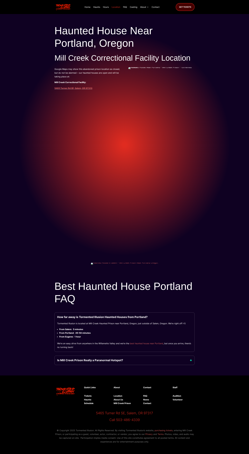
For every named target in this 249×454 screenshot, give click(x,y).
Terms (161, 434)
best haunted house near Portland (146, 343)
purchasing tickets (164, 430)
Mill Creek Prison (122, 403)
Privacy (149, 434)
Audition (177, 396)
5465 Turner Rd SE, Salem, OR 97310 (73, 88)
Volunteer (178, 399)
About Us (118, 399)
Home (87, 7)
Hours (106, 7)
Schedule (89, 403)
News (146, 399)
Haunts (96, 7)
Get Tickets (185, 7)
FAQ (125, 7)
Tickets (88, 396)
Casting (133, 7)
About (143, 7)
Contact (156, 7)
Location (116, 7)
